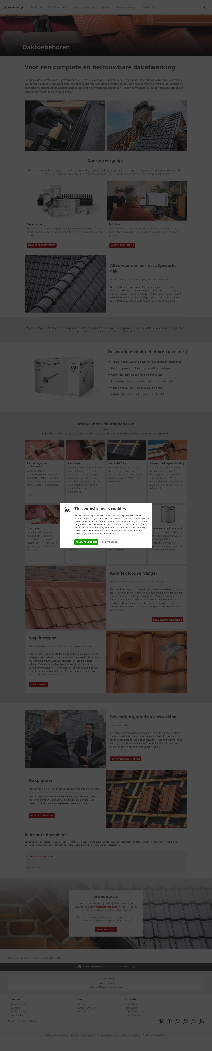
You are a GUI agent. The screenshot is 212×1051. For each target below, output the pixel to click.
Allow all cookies (86, 542)
